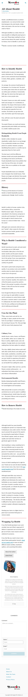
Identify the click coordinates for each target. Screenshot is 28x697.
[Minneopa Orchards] (14, 3)
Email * (5, 646)
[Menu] (2, 3)
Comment (4, 620)
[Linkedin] (15, 604)
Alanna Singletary (6, 11)
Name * (5, 639)
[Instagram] (13, 604)
